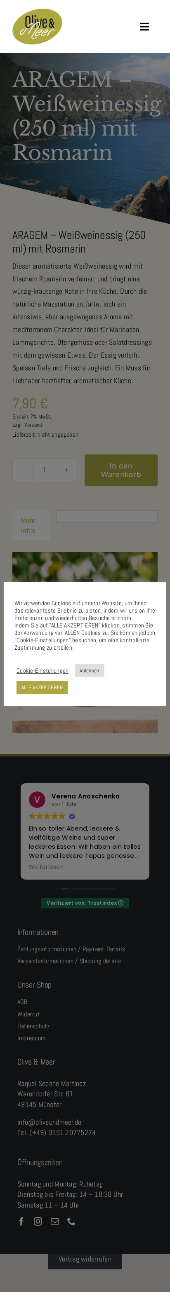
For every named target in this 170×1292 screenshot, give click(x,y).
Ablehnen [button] (89, 670)
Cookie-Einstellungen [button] (42, 670)
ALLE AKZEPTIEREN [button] (42, 687)
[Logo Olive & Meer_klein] (37, 12)
